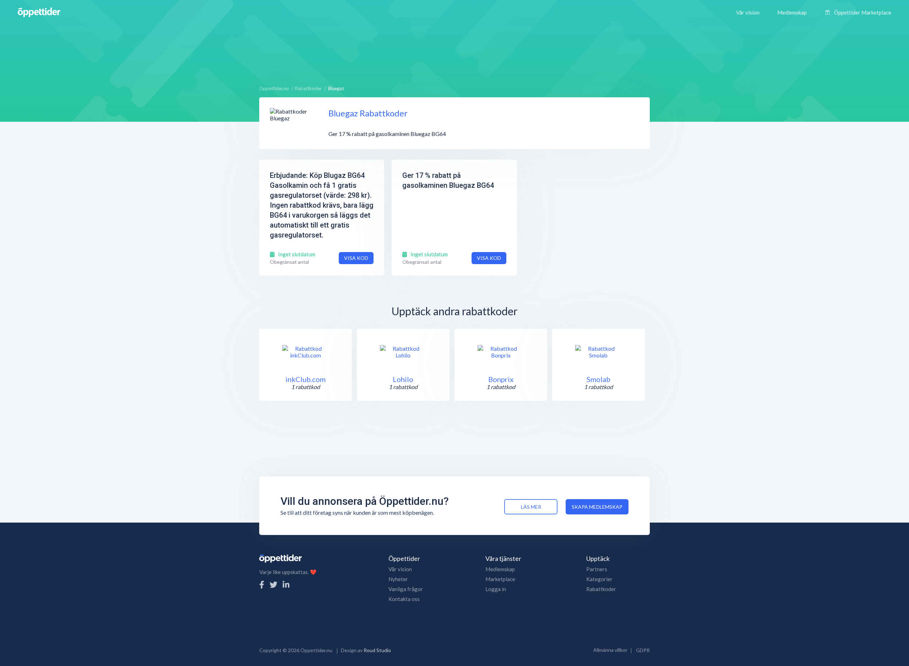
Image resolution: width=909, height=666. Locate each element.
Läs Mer (531, 507)
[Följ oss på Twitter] (273, 584)
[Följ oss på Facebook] (261, 584)
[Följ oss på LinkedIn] (286, 584)
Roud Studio (377, 650)
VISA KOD (356, 258)
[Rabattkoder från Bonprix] (501, 352)
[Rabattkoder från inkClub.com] (305, 352)
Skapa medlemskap (597, 507)
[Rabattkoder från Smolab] (598, 352)
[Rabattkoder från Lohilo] (403, 352)
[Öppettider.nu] (39, 11)
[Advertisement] (454, 51)
